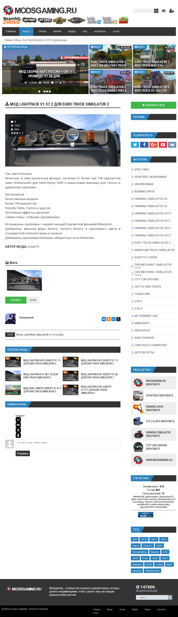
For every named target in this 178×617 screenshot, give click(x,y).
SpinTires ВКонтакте (159, 395)
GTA (165, 551)
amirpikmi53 (143, 504)
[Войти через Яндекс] (18, 430)
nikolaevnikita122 (166, 499)
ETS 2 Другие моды (57, 40)
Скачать (15, 300)
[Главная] (65, 22)
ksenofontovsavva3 (147, 499)
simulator (42, 334)
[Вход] (163, 11)
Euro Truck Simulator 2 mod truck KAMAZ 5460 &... (110, 88)
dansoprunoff (166, 496)
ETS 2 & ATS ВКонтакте (160, 421)
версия (155, 551)
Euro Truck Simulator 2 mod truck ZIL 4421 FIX (152, 88)
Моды (18, 40)
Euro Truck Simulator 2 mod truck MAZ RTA (152, 63)
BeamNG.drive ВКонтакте (154, 408)
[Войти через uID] (18, 419)
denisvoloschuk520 (164, 501)
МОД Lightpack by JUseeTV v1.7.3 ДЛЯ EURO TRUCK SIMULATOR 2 (41, 362)
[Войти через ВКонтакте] (18, 424)
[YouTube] (163, 145)
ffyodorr (149, 501)
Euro (61, 334)
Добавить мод (155, 105)
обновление (152, 570)
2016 (149, 564)
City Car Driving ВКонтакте (156, 447)
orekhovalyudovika (160, 504)
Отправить (23, 453)
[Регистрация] (172, 11)
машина (137, 564)
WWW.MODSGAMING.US (159, 460)
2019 (144, 539)
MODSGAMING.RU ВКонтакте (156, 382)
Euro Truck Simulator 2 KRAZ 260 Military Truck (108, 63)
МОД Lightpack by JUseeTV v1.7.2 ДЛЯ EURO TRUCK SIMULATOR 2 (99, 362)
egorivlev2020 (147, 507)
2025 (159, 545)
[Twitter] (135, 145)
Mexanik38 (138, 496)
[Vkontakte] (172, 145)
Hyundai (137, 570)
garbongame (151, 496)
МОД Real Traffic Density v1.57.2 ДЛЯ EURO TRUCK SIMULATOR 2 (42, 390)
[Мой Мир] (113, 319)
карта (136, 545)
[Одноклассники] (109, 319)
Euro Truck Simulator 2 (34, 40)
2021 (165, 558)
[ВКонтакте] (104, 319)
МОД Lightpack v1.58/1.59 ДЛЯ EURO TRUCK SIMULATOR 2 (40, 376)
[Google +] (153, 145)
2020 (155, 558)
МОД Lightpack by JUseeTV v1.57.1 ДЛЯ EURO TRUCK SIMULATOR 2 (96, 390)
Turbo (159, 564)
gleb (133, 499)
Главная (9, 40)
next (169, 564)
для (135, 539)
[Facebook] (144, 145)
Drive (145, 558)
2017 (164, 539)
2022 (154, 539)
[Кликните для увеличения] (24, 280)
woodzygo (138, 501)
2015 (135, 558)
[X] (118, 319)
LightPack (29, 334)
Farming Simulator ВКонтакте (158, 434)
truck (19, 334)
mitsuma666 (161, 507)
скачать (147, 545)
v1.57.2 (53, 334)
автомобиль (140, 551)
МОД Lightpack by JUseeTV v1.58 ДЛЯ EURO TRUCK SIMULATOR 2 (99, 376)
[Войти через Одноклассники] (18, 435)
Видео (97, 46)
